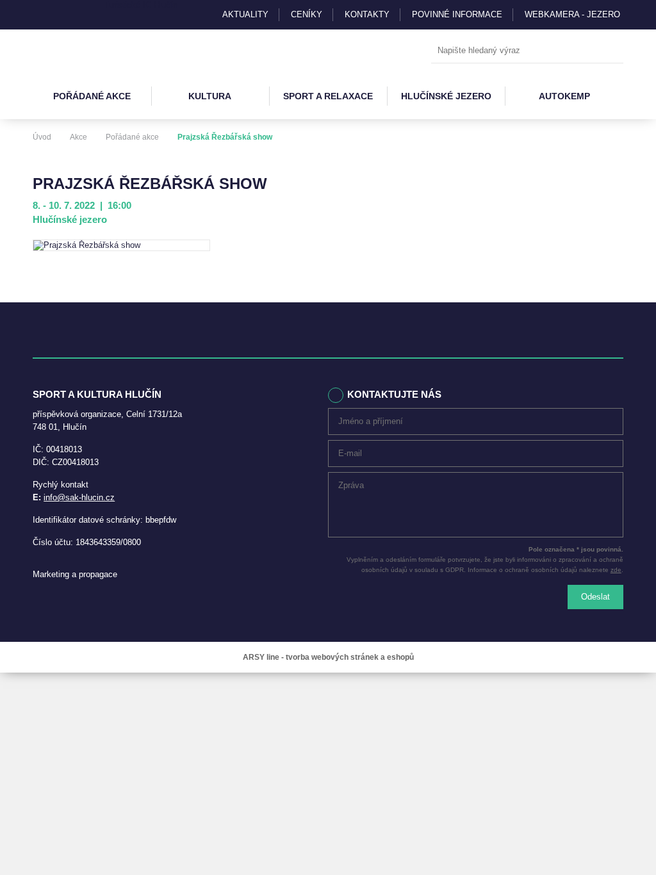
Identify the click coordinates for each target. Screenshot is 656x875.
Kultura (209, 96)
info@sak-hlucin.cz (79, 497)
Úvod (42, 137)
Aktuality (245, 14)
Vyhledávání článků (527, 50)
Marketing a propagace (75, 574)
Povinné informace (457, 14)
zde (616, 569)
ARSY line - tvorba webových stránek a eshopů (328, 657)
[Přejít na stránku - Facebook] (64, 14)
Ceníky (306, 14)
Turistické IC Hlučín (140, 5)
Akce (78, 137)
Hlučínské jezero (446, 96)
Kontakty (367, 14)
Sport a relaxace (328, 96)
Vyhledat (610, 51)
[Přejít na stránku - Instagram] (42, 14)
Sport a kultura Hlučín (92, 51)
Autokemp (564, 96)
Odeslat (595, 596)
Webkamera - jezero (572, 14)
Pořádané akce (92, 96)
